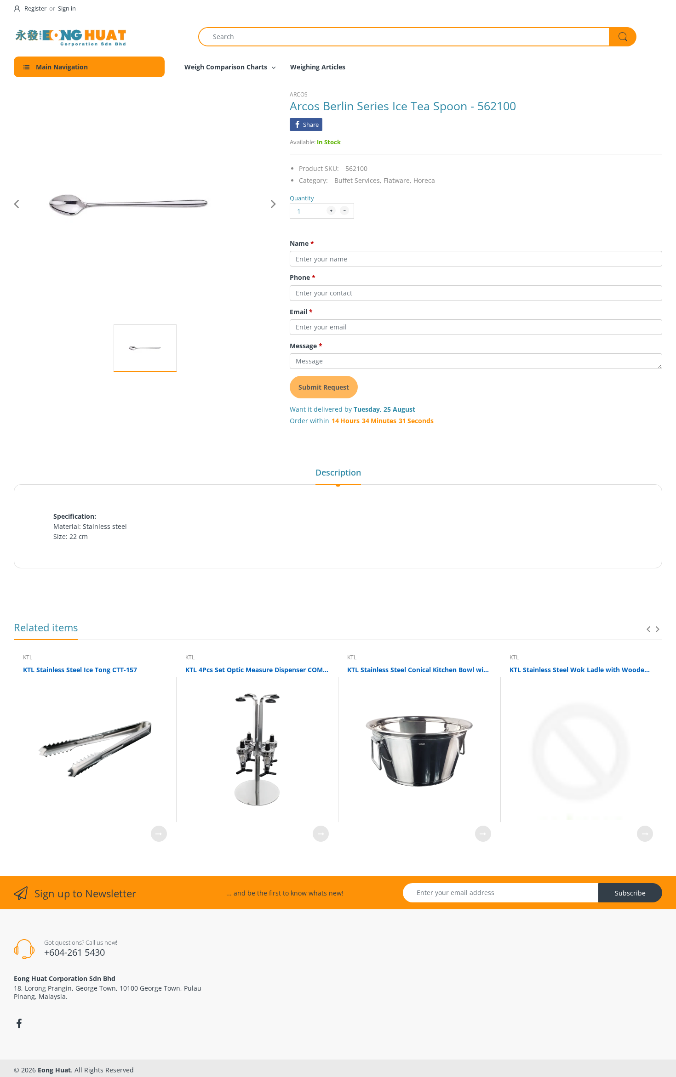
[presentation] (648, 629)
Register (35, 8)
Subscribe (630, 893)
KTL (27, 657)
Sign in (67, 8)
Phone (302, 277)
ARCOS (299, 94)
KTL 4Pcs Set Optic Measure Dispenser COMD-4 (257, 669)
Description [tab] (338, 472)
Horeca (424, 180)
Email (301, 312)
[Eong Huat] (71, 36)
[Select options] (159, 834)
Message (306, 346)
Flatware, (398, 180)
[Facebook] (19, 1023)
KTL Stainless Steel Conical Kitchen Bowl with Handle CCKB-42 (419, 669)
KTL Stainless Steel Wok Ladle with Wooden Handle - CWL (581, 669)
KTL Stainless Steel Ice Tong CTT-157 (80, 669)
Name (302, 243)
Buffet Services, (358, 180)
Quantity (302, 198)
